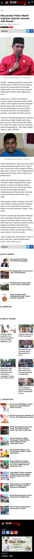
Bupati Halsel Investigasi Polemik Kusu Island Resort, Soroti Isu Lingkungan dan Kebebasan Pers (20, 463)
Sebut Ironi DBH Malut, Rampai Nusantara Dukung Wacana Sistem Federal (21, 405)
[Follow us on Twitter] (7, 532)
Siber (11, 556)
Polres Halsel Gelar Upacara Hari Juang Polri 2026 (20, 507)
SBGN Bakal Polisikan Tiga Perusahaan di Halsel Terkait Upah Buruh (20, 451)
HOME (1, 10)
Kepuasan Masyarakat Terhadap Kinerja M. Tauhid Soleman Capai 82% (20, 296)
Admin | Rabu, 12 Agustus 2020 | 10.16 (9, 24)
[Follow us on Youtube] (16, 532)
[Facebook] (32, 31)
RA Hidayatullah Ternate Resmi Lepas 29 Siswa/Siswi (21, 271)
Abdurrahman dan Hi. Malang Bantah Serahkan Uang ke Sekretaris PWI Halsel (20, 485)
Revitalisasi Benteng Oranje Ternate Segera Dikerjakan (20, 283)
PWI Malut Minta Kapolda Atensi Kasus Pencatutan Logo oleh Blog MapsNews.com (7, 337)
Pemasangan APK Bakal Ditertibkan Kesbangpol (18, 260)
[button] (32, 1)
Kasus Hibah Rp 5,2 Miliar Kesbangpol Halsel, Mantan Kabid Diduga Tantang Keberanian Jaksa (20, 440)
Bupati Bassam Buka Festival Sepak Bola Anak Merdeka (20, 496)
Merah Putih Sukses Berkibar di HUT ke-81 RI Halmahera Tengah (21, 416)
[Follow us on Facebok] (3, 532)
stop (11, 27)
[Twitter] (28, 31)
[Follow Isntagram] (12, 532)
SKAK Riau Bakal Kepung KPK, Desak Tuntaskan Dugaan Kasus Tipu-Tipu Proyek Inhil (21, 428)
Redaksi (5, 556)
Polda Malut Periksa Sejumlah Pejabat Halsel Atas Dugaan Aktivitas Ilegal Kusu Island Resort (21, 475)
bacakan (5, 27)
